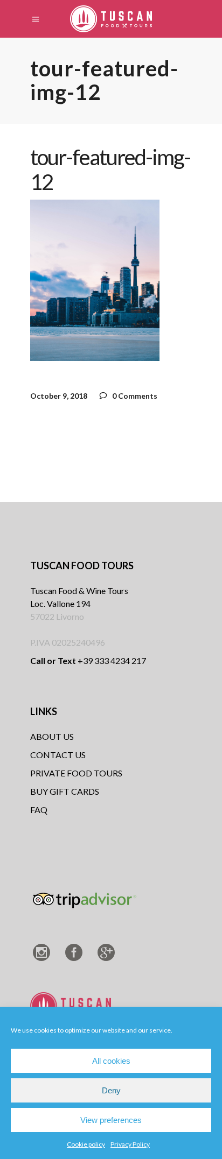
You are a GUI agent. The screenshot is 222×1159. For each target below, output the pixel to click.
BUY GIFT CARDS (64, 791)
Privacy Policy (130, 1144)
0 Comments (133, 395)
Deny (111, 1090)
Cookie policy (86, 1144)
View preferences (111, 1120)
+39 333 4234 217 (88, 660)
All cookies (111, 1060)
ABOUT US (52, 736)
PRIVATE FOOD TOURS (76, 773)
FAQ (38, 809)
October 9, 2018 (58, 395)
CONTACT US (58, 755)
